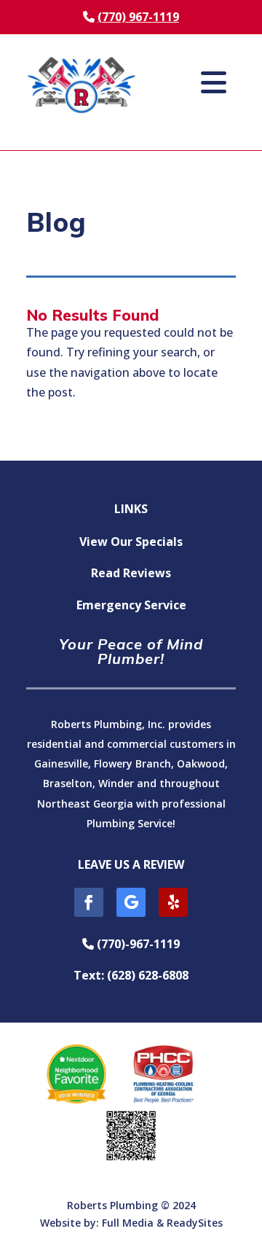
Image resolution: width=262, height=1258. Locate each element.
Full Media (128, 1223)
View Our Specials (131, 542)
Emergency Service (131, 605)
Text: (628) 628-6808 (131, 975)
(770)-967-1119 (136, 944)
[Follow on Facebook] (88, 902)
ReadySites (195, 1223)
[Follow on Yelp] (173, 902)
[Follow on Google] (131, 902)
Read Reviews (131, 573)
